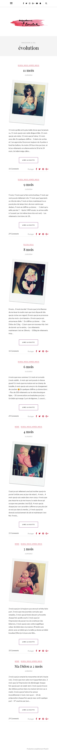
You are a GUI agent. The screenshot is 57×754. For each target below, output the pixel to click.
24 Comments (14, 416)
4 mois (28, 431)
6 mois (29, 366)
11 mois (28, 70)
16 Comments (14, 169)
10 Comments (14, 650)
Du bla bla (28, 244)
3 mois (28, 549)
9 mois (29, 184)
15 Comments (14, 533)
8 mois (29, 249)
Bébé (17, 426)
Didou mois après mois (28, 65)
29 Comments (14, 234)
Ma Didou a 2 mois (29, 666)
